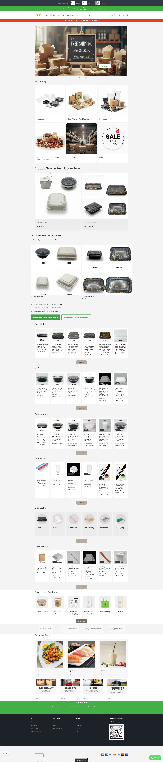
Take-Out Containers (36, 731)
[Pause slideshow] (87, 78)
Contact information (65, 761)
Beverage (103, 119)
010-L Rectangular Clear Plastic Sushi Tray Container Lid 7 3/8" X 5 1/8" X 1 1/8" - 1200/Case (120, 347)
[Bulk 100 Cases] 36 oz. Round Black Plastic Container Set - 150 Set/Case (73, 437)
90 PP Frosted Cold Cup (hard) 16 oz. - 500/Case (89, 480)
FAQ (77, 722)
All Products (34, 722)
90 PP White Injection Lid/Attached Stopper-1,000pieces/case (73, 482)
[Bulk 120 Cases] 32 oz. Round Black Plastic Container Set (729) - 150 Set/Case (120, 437)
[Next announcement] (99, 8)
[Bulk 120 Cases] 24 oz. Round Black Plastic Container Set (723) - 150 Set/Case (57, 437)
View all (81, 362)
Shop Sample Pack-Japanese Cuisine (45, 317)
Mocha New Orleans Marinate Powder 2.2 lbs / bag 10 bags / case (104, 487)
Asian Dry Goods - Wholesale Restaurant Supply (48, 158)
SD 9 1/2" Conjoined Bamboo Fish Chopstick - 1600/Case (73, 569)
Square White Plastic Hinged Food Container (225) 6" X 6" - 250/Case (56, 570)
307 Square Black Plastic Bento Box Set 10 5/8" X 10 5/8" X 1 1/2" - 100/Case (73, 347)
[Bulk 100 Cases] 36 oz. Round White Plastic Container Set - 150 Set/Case (89, 437)
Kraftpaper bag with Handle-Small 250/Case (42, 568)
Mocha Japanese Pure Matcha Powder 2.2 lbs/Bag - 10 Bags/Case (120, 487)
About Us (55, 722)
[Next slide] (83, 78)
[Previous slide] (76, 78)
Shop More (40, 226)
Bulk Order (72, 157)
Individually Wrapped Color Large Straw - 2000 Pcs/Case (41, 481)
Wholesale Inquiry (58, 728)
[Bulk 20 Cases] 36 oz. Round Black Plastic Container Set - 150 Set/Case (89, 391)
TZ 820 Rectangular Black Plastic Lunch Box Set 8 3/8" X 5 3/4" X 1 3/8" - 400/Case (89, 348)
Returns (78, 728)
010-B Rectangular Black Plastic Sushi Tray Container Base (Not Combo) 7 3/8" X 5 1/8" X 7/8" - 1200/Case (105, 348)
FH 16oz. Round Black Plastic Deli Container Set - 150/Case (42, 391)
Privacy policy (47, 761)
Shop (81, 66)
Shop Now (81, 541)
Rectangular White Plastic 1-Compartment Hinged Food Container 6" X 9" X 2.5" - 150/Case (105, 392)
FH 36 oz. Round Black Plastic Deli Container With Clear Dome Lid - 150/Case (57, 391)
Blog (77, 731)
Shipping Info (79, 725)
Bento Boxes (34, 725)
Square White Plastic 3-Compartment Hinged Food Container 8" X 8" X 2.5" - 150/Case (120, 392)
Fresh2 (40, 761)
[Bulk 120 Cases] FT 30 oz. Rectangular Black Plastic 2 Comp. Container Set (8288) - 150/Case (42, 438)
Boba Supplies (35, 728)
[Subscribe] (95, 712)
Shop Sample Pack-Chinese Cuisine (76, 317)
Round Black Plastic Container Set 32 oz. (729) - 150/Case (73, 391)
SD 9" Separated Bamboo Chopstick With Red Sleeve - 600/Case (105, 569)
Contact (55, 725)
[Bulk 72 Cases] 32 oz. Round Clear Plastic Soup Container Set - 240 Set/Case (104, 437)
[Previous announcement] (63, 8)
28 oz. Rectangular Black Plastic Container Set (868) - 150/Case (42, 347)
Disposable (41, 119)
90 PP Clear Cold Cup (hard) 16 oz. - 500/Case (57, 480)
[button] (61, 15)
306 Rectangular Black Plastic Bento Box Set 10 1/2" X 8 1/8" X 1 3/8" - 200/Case (57, 347)
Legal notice (91, 761)
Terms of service (56, 761)
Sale (101, 157)
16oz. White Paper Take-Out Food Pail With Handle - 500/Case (120, 569)
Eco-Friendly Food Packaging (80, 119)
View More (81, 621)
